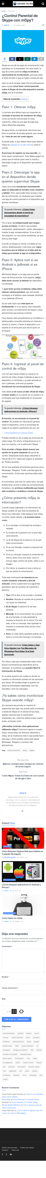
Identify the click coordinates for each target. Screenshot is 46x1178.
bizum (37, 1033)
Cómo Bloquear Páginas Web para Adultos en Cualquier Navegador (22, 852)
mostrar (24, 99)
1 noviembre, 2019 (17, 921)
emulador (36, 1037)
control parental (14, 750)
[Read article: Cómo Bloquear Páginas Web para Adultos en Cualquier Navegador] (23, 838)
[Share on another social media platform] (41, 59)
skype (32, 750)
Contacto (5, 1150)
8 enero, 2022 (23, 857)
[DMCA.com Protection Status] (9, 1119)
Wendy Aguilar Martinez (11, 1105)
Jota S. (6, 25)
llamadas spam (25, 1054)
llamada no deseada (10, 1054)
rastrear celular (33, 1067)
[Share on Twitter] (20, 59)
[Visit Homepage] (23, 3)
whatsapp (33, 1075)
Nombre (6, 977)
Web (4, 999)
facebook (6, 1042)
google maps (7, 1046)
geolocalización (18, 1042)
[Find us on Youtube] (11, 1154)
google (36, 1042)
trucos (7, 846)
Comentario (7, 946)
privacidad (21, 1067)
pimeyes (11, 1067)
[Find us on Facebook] (2, 1154)
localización (19, 1058)
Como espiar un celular (12, 918)
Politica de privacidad (9, 1147)
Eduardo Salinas (10, 857)
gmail (29, 1042)
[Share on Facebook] (12, 59)
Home (4, 11)
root (4, 1071)
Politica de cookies (27, 1147)
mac (28, 1058)
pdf (4, 1067)
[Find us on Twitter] (6, 1154)
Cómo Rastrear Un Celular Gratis (18, 432)
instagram (6, 1050)
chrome (5, 1037)
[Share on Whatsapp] (27, 59)
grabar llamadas (27, 1046)
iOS (32, 1050)
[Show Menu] (3, 3)
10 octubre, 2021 (19, 25)
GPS (17, 1046)
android (20, 1033)
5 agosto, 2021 (16, 891)
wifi (41, 1075)
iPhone (39, 1050)
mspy (25, 750)
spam (27, 1071)
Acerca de (15, 1150)
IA (37, 1046)
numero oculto (28, 1062)
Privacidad (11, 11)
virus (24, 1075)
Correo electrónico (10, 988)
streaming (6, 1075)
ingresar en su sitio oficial (21, 144)
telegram (16, 1075)
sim (21, 1071)
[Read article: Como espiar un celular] (23, 905)
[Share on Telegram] (34, 59)
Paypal (39, 1062)
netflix (18, 1062)
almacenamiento (8, 1033)
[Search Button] (43, 3)
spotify (34, 1071)
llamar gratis (7, 1058)
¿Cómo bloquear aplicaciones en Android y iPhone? (21, 886)
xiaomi (5, 1079)
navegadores (7, 1062)
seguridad (12, 1071)
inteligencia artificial (20, 1050)
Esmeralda (6, 1099)
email (28, 1037)
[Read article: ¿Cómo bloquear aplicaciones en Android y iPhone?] (23, 871)
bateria (28, 1033)
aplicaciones (9, 880)
